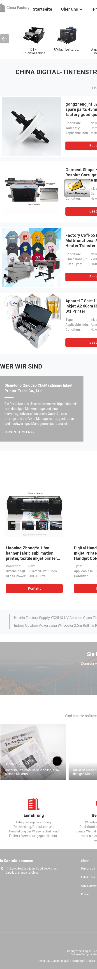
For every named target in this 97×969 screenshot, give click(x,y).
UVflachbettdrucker (68, 49)
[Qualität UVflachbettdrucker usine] (67, 34)
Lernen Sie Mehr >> (20, 432)
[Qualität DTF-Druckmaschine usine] (34, 34)
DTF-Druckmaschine (34, 51)
